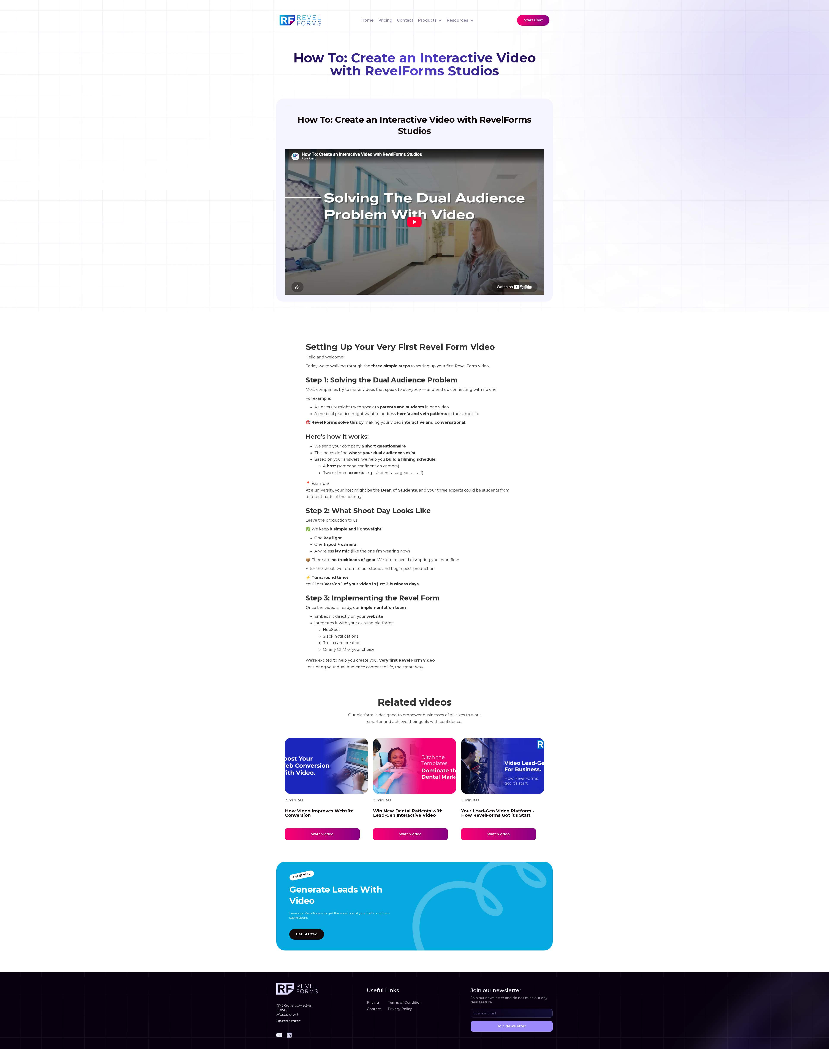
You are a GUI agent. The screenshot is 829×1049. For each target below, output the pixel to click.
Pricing (385, 20)
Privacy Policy (400, 1009)
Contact (405, 20)
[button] (430, 20)
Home (367, 20)
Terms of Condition (405, 1002)
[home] (300, 20)
